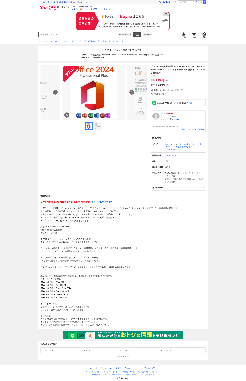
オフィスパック (117, 41)
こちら (177, 127)
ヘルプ (173, 2)
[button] (178, 188)
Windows (91, 41)
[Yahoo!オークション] (54, 6)
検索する (137, 34)
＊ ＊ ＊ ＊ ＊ (166, 116)
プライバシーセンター (111, 372)
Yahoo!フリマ (115, 368)
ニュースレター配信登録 (195, 129)
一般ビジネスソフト (103, 41)
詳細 (190, 103)
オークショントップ (45, 41)
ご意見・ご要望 (130, 375)
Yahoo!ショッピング (133, 368)
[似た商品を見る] (66, 115)
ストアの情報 (180, 129)
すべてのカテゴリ (125, 34)
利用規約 (125, 372)
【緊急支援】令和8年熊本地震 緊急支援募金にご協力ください (64, 2)
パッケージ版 (81, 41)
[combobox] (78, 34)
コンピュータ (59, 41)
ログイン (75, 9)
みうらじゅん (197, 2)
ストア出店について (115, 375)
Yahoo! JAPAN (164, 2)
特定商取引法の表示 (99, 375)
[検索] (204, 2)
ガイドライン (155, 372)
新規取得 (88, 7)
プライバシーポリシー (93, 372)
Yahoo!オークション (98, 368)
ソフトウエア (70, 41)
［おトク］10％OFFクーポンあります (96, 9)
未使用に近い (170, 155)
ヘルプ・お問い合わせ (146, 375)
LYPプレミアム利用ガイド (139, 372)
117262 (176, 119)
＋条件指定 (147, 34)
